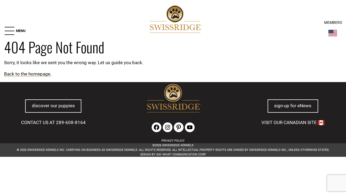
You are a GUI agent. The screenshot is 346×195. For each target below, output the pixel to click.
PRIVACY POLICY (173, 140)
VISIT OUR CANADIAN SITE (289, 122)
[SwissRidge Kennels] (175, 20)
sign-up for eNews (292, 105)
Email (91, 183)
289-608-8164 (71, 122)
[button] (15, 30)
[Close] (255, 175)
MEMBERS (333, 22)
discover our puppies (53, 105)
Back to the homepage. (27, 74)
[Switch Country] (332, 33)
